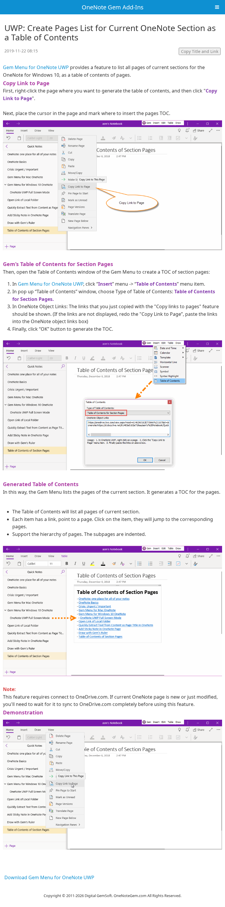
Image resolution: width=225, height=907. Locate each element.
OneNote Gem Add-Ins (113, 7)
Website (112, 888)
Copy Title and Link (199, 51)
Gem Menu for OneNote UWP (36, 67)
